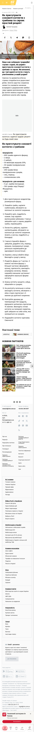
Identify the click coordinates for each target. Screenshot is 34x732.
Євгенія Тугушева (12, 27)
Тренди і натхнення (11, 615)
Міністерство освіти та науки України (17, 591)
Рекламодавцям (7, 452)
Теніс (7, 629)
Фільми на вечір (10, 577)
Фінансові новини (11, 556)
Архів (19, 463)
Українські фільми (11, 575)
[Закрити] (30, 713)
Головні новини (10, 482)
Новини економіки (12, 548)
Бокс (6, 624)
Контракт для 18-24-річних (13, 535)
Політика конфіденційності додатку (23, 438)
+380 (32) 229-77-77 (13, 704)
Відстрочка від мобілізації (13, 537)
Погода (7, 494)
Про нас (4, 436)
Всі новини (9, 479)
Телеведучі (5, 449)
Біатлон (7, 631)
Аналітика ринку (10, 610)
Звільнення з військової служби (15, 527)
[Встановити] (17, 718)
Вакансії (20, 457)
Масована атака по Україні (13, 513)
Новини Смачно (7, 8)
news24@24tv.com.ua (8, 408)
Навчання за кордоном (12, 601)
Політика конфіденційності (7, 460)
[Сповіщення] (31, 2)
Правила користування (6, 456)
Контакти (21, 453)
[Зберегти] (29, 37)
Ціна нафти (8, 551)
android (7, 671)
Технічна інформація (24, 450)
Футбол (7, 626)
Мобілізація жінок (11, 532)
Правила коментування (22, 447)
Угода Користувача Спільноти (23, 443)
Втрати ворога (9, 518)
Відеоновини (9, 489)
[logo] (12, 2)
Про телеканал (6, 445)
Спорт (7, 621)
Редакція (4, 439)
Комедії (7, 580)
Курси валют (9, 553)
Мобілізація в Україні (13, 525)
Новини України (10, 484)
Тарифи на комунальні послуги (15, 558)
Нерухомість (10, 608)
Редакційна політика (8, 442)
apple (20, 671)
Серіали (7, 582)
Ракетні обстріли (10, 503)
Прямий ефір (9, 487)
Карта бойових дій (11, 506)
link (19, 416)
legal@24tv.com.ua (24, 706)
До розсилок (12, 659)
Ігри (19, 469)
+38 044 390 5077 (23, 408)
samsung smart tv (20, 676)
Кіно (7, 570)
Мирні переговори (11, 508)
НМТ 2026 (8, 596)
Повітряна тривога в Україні (14, 511)
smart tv (7, 676)
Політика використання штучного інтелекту (8, 465)
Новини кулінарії (18, 8)
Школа (7, 594)
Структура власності (24, 460)
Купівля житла (9, 612)
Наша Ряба (13, 30)
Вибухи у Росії (9, 516)
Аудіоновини (9, 492)
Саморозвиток (9, 599)
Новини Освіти (10, 589)
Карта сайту (21, 466)
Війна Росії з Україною (13, 501)
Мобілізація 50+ (10, 530)
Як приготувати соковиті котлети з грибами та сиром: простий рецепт (28, 8)
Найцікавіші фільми (11, 572)
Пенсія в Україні (10, 563)
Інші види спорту (10, 634)
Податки (8, 561)
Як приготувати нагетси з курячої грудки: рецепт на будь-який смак (16, 136)
